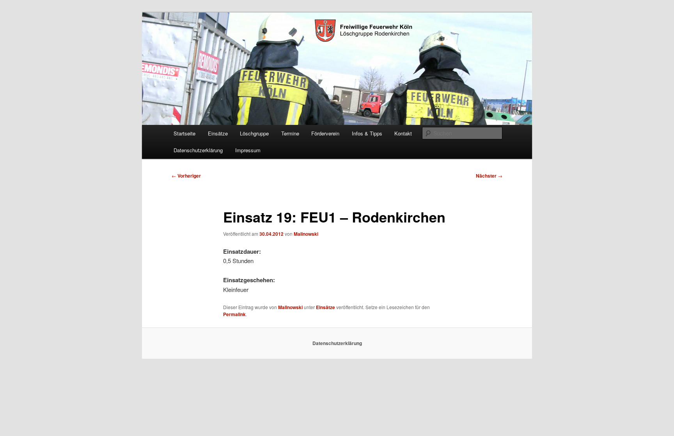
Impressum (248, 150)
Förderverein (325, 133)
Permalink (234, 314)
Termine (290, 133)
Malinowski (306, 233)
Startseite (184, 133)
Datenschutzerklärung (198, 150)
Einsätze (218, 133)
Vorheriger (186, 175)
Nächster (489, 175)
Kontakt (403, 133)
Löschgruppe (254, 133)
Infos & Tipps (367, 133)
